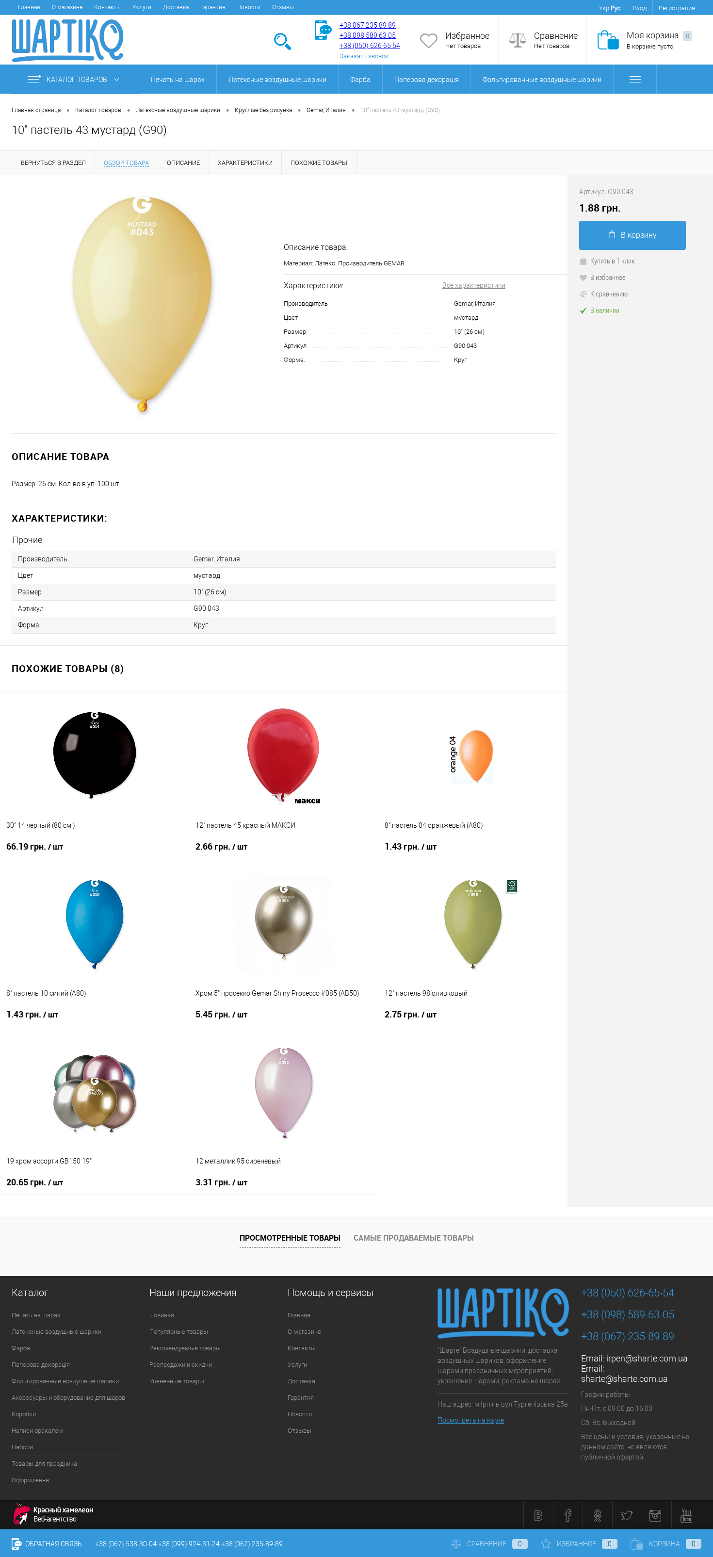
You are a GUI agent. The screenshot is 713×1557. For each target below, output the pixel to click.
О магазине (67, 7)
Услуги (141, 7)
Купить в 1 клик (612, 260)
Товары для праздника (44, 1463)
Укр (604, 8)
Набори (22, 1447)
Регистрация (677, 8)
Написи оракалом (37, 1430)
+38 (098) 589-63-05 (627, 1315)
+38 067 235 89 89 (368, 25)
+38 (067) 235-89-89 (627, 1336)
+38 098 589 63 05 (368, 35)
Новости (248, 7)
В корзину (639, 235)
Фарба (360, 79)
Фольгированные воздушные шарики (542, 79)
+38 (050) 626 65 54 (370, 45)
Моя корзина (658, 35)
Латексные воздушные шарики (277, 79)
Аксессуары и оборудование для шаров (68, 1397)
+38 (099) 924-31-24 (189, 1544)
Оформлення (30, 1480)
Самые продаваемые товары (414, 1237)
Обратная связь (53, 1544)
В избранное (608, 277)
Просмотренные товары (290, 1237)
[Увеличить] (142, 304)
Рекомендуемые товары (185, 1348)
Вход (640, 8)
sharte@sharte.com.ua (624, 1379)
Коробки (24, 1414)
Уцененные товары (176, 1381)
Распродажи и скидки (180, 1364)
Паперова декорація (426, 79)
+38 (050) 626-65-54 (627, 1293)
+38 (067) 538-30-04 (126, 1544)
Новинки (161, 1315)
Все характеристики (473, 285)
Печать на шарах (178, 79)
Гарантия (213, 7)
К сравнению (609, 293)
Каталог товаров (78, 79)
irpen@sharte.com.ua (647, 1358)
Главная (29, 7)
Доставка (176, 7)
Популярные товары (178, 1331)
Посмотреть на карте (471, 1420)
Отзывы (283, 7)
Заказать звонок (364, 56)
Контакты (107, 7)
